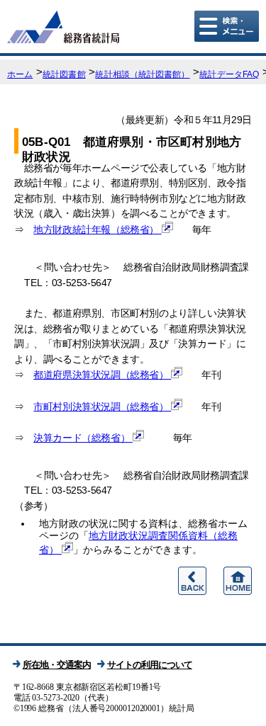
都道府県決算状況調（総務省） (102, 374)
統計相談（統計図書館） (142, 74)
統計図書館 (64, 74)
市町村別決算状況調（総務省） (102, 406)
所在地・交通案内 (57, 664)
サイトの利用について (149, 664)
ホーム (20, 74)
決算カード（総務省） (83, 437)
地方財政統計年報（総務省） (97, 229)
